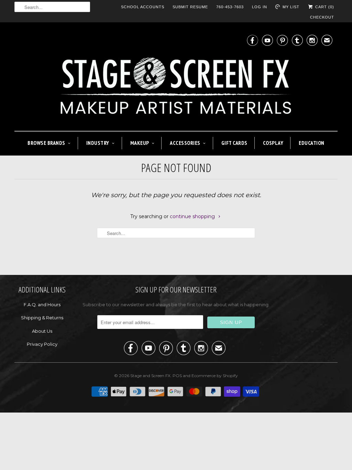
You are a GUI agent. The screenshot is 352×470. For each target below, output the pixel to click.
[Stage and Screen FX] (176, 78)
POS (177, 375)
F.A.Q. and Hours (42, 304)
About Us (42, 331)
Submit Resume (190, 7)
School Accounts (142, 7)
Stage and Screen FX (150, 375)
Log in (259, 7)
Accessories (185, 142)
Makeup (139, 142)
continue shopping (193, 216)
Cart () (324, 7)
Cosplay (273, 142)
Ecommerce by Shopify (214, 375)
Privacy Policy (42, 344)
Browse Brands (46, 142)
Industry (97, 142)
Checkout (322, 17)
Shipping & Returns (42, 317)
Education (311, 142)
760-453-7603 (230, 7)
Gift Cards (234, 142)
